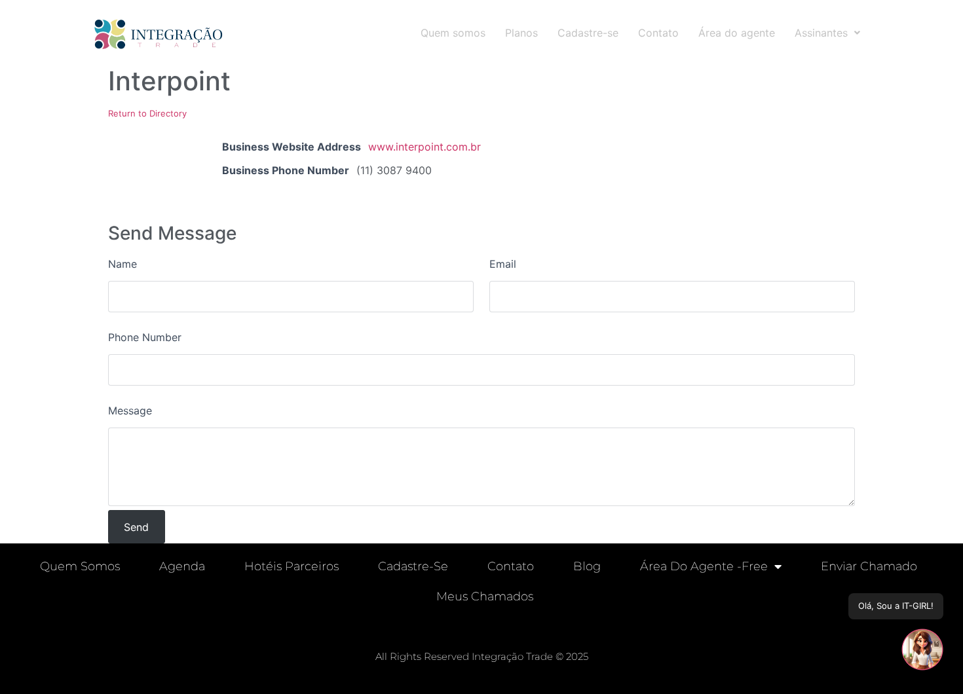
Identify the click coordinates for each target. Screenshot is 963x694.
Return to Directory (147, 113)
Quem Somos (80, 566)
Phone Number (144, 337)
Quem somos (453, 32)
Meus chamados (484, 596)
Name (122, 263)
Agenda (182, 566)
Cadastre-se (587, 32)
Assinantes (821, 32)
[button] (827, 33)
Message (130, 410)
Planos (521, 32)
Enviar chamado (869, 566)
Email (502, 263)
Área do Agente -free (704, 566)
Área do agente (736, 32)
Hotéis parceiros (291, 566)
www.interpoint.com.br (424, 146)
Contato (658, 32)
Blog (587, 566)
